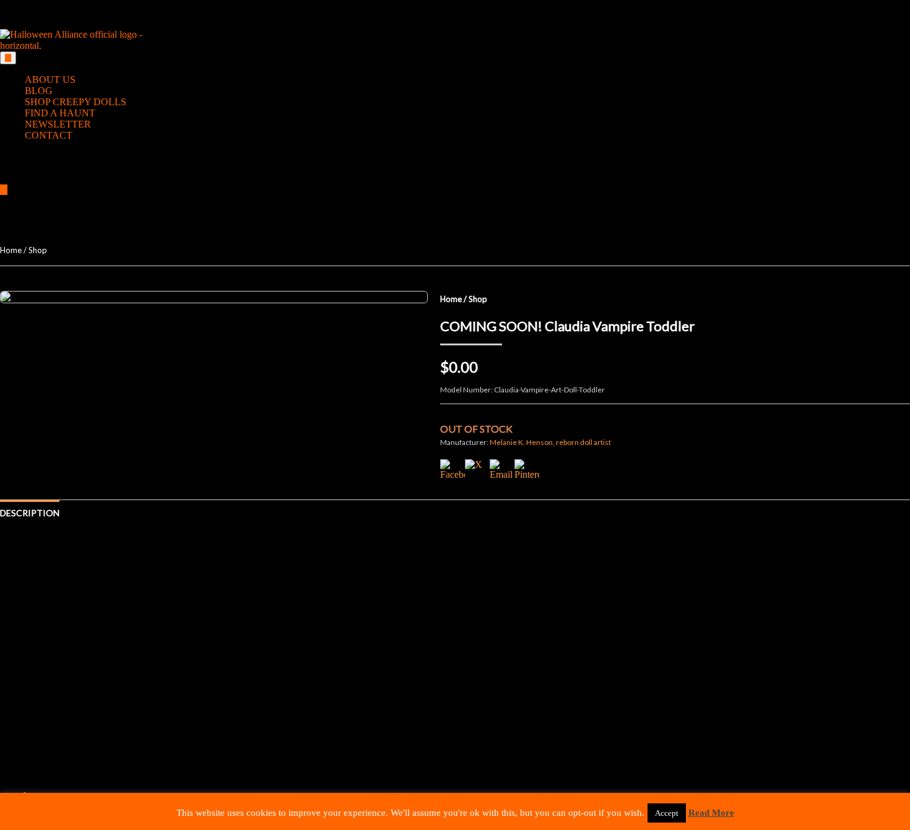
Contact (48, 135)
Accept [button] (666, 813)
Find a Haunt (60, 113)
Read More (711, 813)
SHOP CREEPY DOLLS (75, 102)
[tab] (8, 57)
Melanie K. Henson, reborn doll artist (550, 442)
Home (11, 250)
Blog (39, 90)
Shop (37, 250)
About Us (50, 79)
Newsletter (58, 124)
